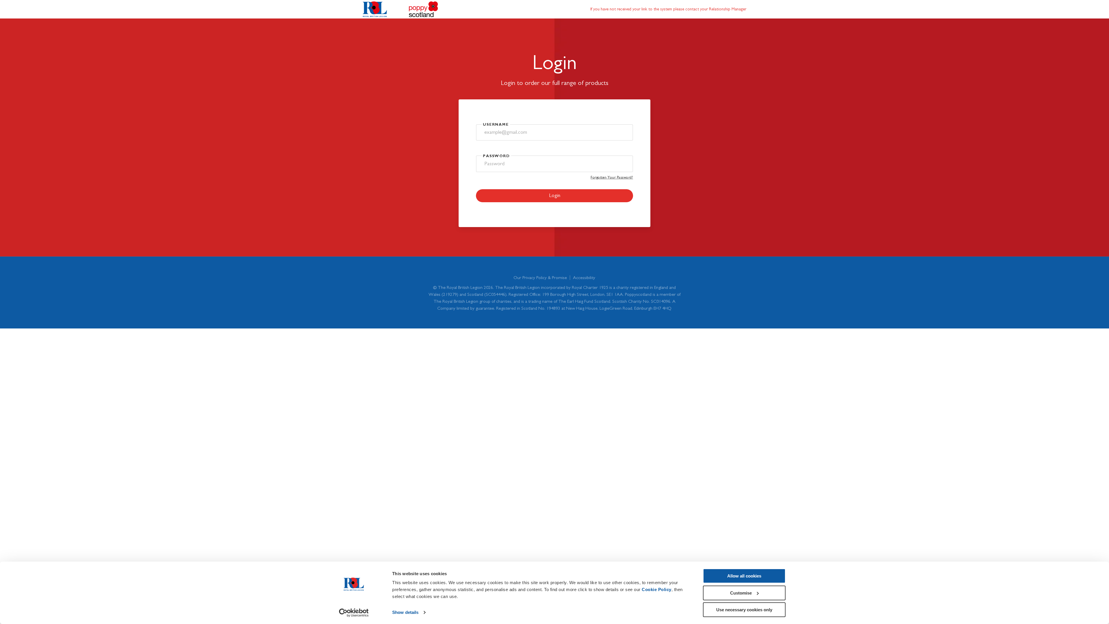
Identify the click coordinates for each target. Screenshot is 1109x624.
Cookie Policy (656, 589)
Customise (741, 592)
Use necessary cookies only (744, 609)
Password (496, 156)
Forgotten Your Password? (612, 177)
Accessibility (584, 277)
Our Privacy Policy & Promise (540, 277)
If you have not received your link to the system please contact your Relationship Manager (668, 9)
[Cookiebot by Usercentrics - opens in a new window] (354, 612)
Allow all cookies (744, 575)
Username (496, 125)
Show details (405, 612)
